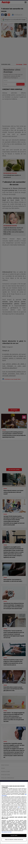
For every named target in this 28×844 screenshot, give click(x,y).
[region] (14, 813)
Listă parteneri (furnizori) (6, 832)
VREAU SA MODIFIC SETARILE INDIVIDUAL (14, 839)
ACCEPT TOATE (14, 835)
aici (19, 807)
